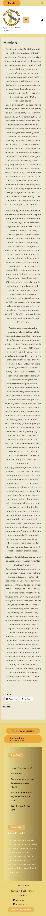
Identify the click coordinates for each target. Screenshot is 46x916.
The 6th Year (17, 773)
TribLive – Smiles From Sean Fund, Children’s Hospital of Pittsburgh (22, 868)
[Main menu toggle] (26, 20)
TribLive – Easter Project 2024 (22, 844)
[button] (12, 3)
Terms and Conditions (21, 910)
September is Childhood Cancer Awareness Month (23, 783)
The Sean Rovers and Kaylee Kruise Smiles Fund (21, 796)
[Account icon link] (42, 20)
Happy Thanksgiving (21, 768)
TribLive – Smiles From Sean (22, 840)
